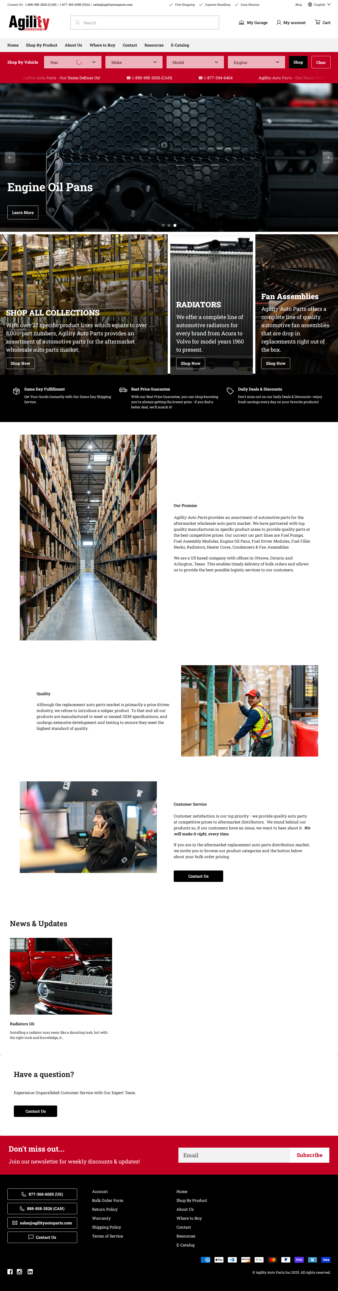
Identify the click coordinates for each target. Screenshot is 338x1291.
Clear (321, 62)
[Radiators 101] (61, 976)
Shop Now (20, 363)
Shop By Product (191, 1200)
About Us (185, 1209)
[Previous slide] (10, 157)
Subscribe (310, 1155)
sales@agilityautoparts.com (113, 4)
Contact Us (198, 876)
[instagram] (19, 1272)
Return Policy (105, 1209)
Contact (183, 1227)
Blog (298, 4)
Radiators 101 (22, 1023)
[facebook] (10, 1272)
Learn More (23, 212)
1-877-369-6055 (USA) (75, 4)
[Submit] (76, 22)
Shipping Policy (106, 1227)
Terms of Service (107, 1235)
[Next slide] (328, 157)
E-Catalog (185, 1244)
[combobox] (145, 22)
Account (100, 1191)
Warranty (101, 1218)
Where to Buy (189, 1218)
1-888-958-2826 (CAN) (40, 4)
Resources (185, 1235)
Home (181, 1191)
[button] (163, 225)
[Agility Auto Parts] (29, 22)
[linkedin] (30, 1272)
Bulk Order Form (107, 1200)
